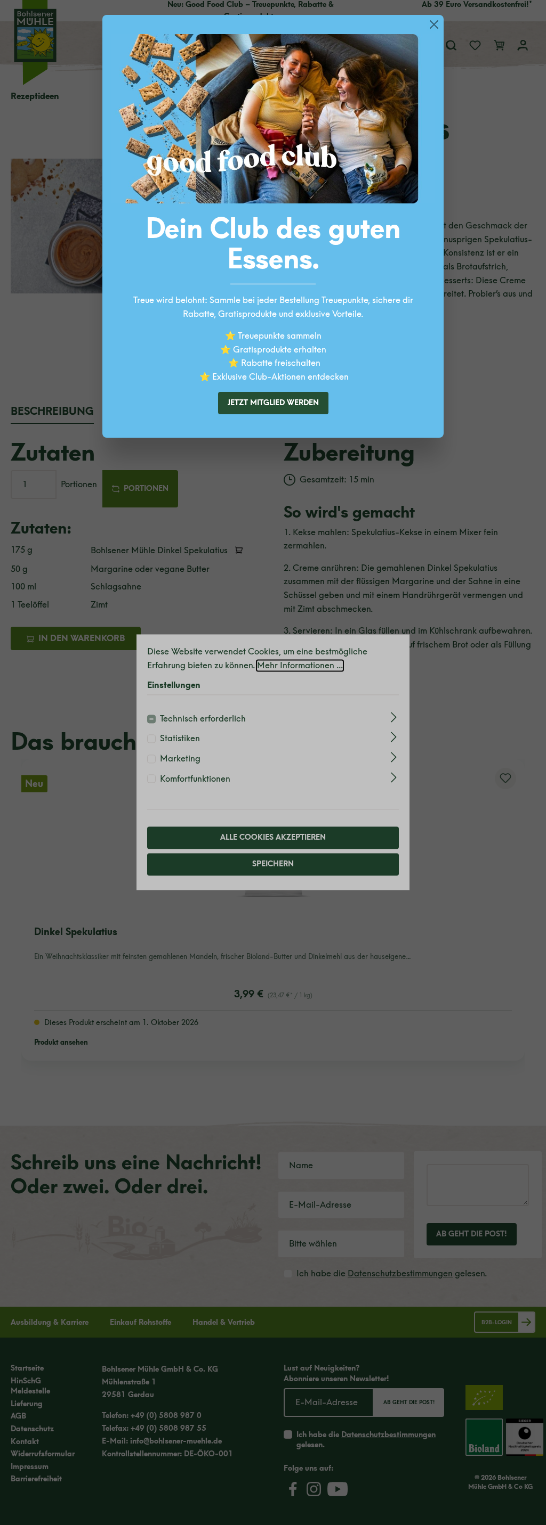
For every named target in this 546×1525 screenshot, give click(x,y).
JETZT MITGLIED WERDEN (273, 402)
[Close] (434, 24)
